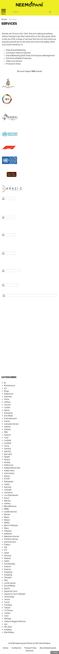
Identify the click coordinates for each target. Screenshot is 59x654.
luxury (6, 498)
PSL (6, 547)
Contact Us (16, 648)
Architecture (9, 385)
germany (8, 454)
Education (8, 413)
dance (6, 410)
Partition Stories (11, 539)
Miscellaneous (10, 506)
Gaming (7, 449)
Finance (7, 435)
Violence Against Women (15, 621)
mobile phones (10, 512)
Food (6, 438)
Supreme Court (10, 591)
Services (29, 651)
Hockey (7, 462)
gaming (7, 451)
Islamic (7, 476)
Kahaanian (8, 481)
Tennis (7, 599)
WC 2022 (8, 627)
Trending (8, 605)
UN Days (7, 619)
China (6, 399)
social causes (10, 583)
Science (7, 566)
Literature (8, 492)
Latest (7, 484)
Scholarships (9, 564)
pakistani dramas (11, 536)
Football (7, 443)
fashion (7, 427)
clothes (7, 402)
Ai (5, 383)
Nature (7, 520)
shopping (8, 572)
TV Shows (8, 610)
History (7, 459)
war (5, 624)
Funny (6, 446)
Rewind (7, 558)
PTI (5, 550)
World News (9, 632)
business (8, 396)
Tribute (7, 608)
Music (6, 517)
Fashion (7, 429)
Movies (7, 514)
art (5, 388)
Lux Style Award (11, 495)
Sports (7, 588)
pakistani (8, 534)
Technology (9, 597)
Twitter (7, 613)
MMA (6, 509)
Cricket (7, 407)
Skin (6, 580)
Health (7, 457)
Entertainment (10, 418)
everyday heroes (11, 424)
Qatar (6, 553)
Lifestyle (8, 490)
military (7, 503)
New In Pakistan (11, 525)
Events (7, 421)
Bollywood (8, 394)
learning (7, 487)
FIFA (6, 432)
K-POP (7, 479)
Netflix (7, 523)
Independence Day (12, 468)
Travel (6, 602)
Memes (7, 501)
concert (7, 405)
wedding (8, 629)
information (9, 473)
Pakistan (8, 531)
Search (50, 12)
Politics (7, 544)
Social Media (9, 586)
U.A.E (6, 616)
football (7, 440)
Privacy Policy (30, 648)
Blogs (6, 391)
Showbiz (8, 577)
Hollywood (8, 465)
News (6, 528)
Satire (6, 561)
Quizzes (7, 555)
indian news (9, 470)
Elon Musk (8, 416)
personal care (10, 542)
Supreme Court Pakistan (14, 594)
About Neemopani (48, 648)
